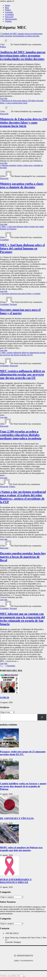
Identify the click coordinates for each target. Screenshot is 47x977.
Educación (9, 17)
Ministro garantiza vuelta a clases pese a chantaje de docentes (21, 185)
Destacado (14, 366)
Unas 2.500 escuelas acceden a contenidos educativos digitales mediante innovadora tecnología (20, 435)
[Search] (41, 717)
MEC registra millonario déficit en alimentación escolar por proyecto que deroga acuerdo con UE (22, 374)
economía (9, 12)
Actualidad (9, 14)
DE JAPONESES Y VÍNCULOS (17, 818)
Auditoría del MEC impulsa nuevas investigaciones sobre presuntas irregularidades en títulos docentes (22, 55)
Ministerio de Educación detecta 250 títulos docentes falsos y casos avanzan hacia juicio (23, 122)
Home (7, 5)
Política (8, 10)
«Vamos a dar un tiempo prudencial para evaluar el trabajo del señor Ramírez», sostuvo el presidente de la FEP (23, 497)
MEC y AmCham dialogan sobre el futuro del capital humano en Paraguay (22, 248)
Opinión (8, 21)
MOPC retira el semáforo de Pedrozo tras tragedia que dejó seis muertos (21, 849)
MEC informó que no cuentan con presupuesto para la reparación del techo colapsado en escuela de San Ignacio (22, 619)
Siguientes (11, 666)
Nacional (13, 304)
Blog (7, 8)
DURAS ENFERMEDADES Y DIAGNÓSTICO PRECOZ (16, 881)
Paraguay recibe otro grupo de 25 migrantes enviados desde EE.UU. (22, 753)
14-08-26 (4, 697)
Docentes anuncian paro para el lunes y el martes (20, 311)
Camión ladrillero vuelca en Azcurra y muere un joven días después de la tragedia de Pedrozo (23, 786)
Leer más (3, 98)
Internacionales (11, 19)
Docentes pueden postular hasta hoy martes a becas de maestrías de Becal (23, 557)
